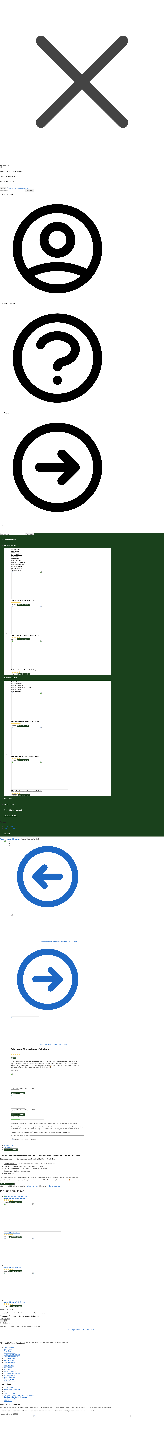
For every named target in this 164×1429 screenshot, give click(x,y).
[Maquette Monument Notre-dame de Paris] (39, 789)
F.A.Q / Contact (9, 304)
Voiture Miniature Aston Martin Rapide (24, 670)
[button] (16, 603)
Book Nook (8, 1349)
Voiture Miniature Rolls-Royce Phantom (25, 635)
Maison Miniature (13, 839)
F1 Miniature (8, 1351)
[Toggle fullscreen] (9, 845)
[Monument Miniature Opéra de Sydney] (39, 754)
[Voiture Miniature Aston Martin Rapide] (39, 668)
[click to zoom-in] (5, 841)
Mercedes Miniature (11, 1357)
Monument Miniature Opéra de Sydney (25, 756)
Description (8, 1147)
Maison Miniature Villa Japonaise (15, 1302)
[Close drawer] (1, 167)
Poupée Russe (9, 1360)
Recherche (29, 191)
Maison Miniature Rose (12, 1233)
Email (2, 1318)
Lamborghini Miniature (12, 1355)
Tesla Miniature (9, 1362)
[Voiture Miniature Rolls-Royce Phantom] (39, 633)
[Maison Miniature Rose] (32, 1231)
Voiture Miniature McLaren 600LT (23, 600)
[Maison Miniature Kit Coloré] (32, 1265)
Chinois (50, 1186)
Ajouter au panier (23, 726)
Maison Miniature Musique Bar (14, 1198)
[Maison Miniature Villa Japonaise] (32, 1300)
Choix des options (23, 605)
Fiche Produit (8, 1145)
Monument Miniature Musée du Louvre (25, 722)
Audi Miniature (9, 1347)
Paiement (7, 413)
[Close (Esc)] (9, 841)
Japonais (57, 1186)
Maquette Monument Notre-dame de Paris (26, 791)
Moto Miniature (9, 1358)
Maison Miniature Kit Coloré (13, 1267)
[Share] (9, 843)
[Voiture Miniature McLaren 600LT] (39, 599)
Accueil (2, 839)
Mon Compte (8, 194)
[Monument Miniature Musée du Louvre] (39, 720)
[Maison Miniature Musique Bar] (15, 1196)
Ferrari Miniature (9, 1353)
